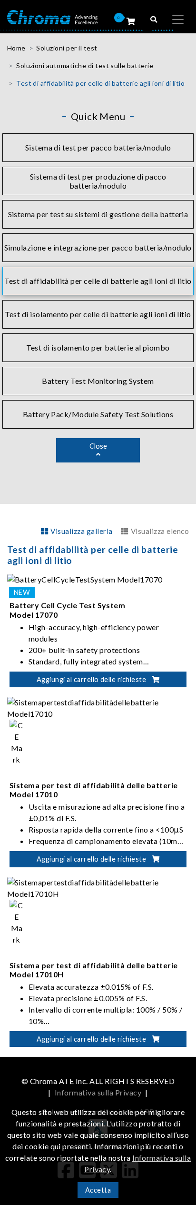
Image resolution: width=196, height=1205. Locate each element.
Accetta (98, 1190)
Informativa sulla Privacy (98, 1092)
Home (16, 48)
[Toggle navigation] (178, 19)
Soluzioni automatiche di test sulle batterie (84, 65)
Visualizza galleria (81, 531)
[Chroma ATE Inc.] (52, 16)
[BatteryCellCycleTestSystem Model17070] (85, 578)
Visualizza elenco (160, 531)
